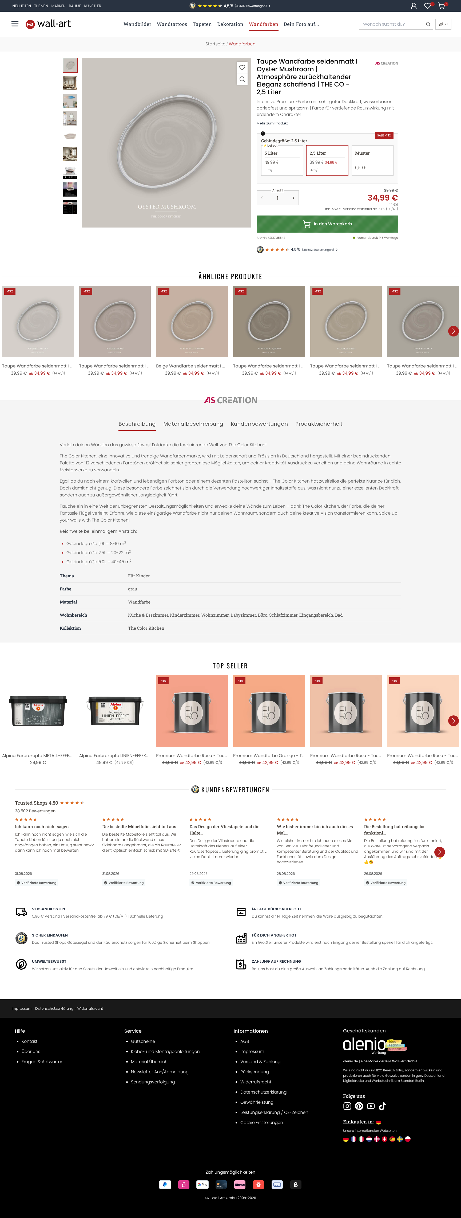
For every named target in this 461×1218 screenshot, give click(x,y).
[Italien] (361, 1139)
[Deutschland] (346, 1139)
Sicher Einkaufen (50, 935)
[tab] (137, 424)
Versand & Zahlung (260, 1062)
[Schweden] (400, 1139)
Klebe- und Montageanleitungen (165, 1051)
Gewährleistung (256, 1102)
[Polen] (408, 1139)
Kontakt (29, 1041)
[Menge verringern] (262, 198)
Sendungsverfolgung (153, 1082)
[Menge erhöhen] (293, 198)
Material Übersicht (150, 1062)
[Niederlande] (369, 1139)
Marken (58, 6)
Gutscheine (143, 1041)
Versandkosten (48, 909)
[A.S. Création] (380, 63)
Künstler (92, 6)
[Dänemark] (377, 1139)
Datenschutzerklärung (54, 1008)
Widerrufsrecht (90, 1008)
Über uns (31, 1051)
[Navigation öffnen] (15, 23)
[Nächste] (453, 331)
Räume (75, 6)
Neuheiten (22, 6)
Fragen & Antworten (42, 1062)
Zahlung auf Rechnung (276, 961)
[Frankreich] (353, 1139)
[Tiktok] (382, 1106)
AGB (244, 1041)
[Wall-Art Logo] (48, 24)
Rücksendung (254, 1072)
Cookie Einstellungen (261, 1122)
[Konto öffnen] (414, 6)
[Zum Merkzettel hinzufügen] (242, 67)
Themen (41, 6)
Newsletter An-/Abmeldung (160, 1072)
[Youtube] (371, 1106)
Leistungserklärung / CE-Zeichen (274, 1112)
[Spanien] (392, 1139)
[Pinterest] (359, 1106)
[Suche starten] (428, 24)
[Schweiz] (384, 1139)
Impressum (21, 1008)
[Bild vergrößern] (242, 79)
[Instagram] (347, 1106)
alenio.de (350, 1061)
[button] (166, 143)
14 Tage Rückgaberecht (276, 909)
